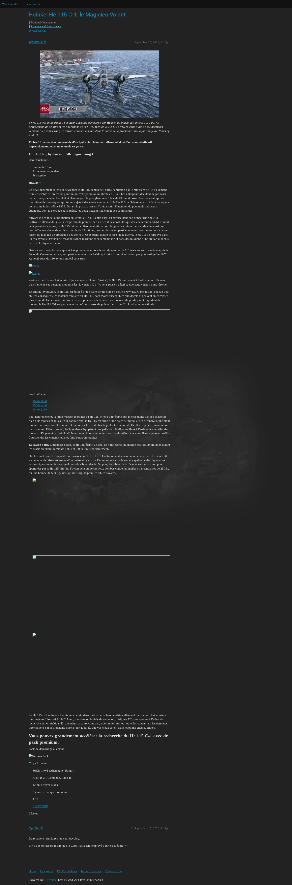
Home (32, 871)
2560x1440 (40, 405)
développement (37, 30)
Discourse (50, 879)
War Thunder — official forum (21, 4)
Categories (46, 871)
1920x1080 (40, 401)
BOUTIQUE (40, 806)
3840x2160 (40, 409)
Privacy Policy (114, 871)
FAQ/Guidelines (67, 871)
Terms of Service (91, 871)
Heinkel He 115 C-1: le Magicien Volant (77, 14)
